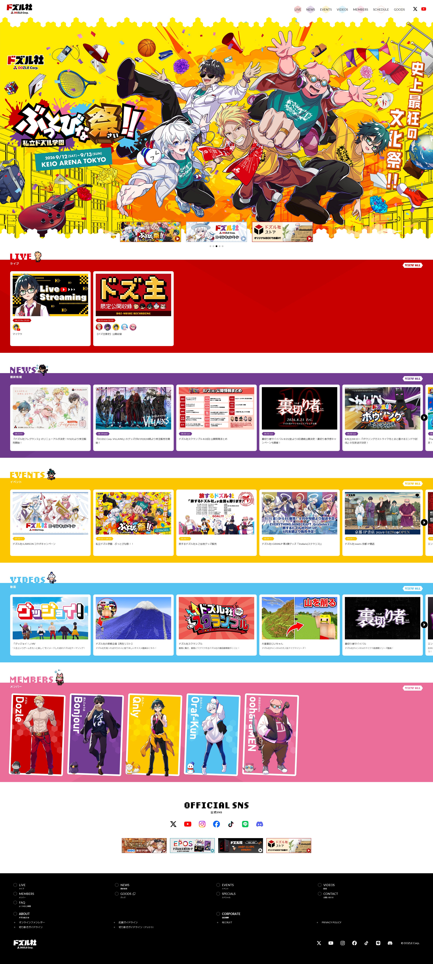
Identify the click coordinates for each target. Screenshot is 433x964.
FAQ (25, 904)
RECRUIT (227, 922)
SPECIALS (228, 895)
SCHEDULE (381, 9)
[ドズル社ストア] (288, 845)
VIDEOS (342, 9)
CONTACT (330, 895)
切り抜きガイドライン (31, 927)
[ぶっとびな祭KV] (150, 232)
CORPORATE (231, 915)
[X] (415, 8)
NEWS (310, 9)
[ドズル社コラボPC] (240, 845)
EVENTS (326, 9)
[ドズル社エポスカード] (192, 845)
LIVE (297, 9)
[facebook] (216, 824)
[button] (210, 246)
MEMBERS (360, 9)
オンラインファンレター (32, 922)
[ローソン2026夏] (216, 232)
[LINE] (245, 824)
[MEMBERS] (413, 688)
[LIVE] (413, 265)
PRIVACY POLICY (331, 922)
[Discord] (260, 824)
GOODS (399, 9)
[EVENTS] (413, 483)
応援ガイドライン (128, 922)
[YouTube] (423, 8)
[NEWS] (413, 378)
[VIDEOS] (413, 588)
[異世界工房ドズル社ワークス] (144, 845)
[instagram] (202, 824)
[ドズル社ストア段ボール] (282, 232)
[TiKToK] (231, 824)
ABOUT (24, 915)
